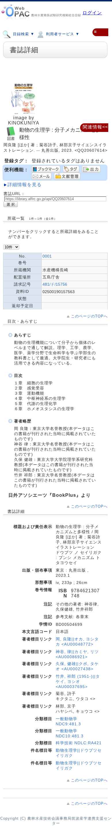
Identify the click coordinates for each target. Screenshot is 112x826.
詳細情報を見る (24, 184)
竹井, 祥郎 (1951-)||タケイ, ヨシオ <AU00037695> (78, 681)
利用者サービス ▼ (62, 34)
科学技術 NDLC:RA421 (79, 743)
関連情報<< (95, 126)
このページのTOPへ (89, 316)
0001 (47, 256)
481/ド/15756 (55, 284)
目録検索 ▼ (22, 34)
